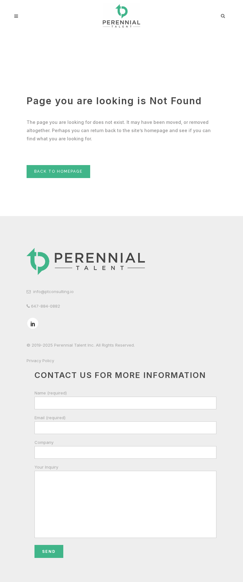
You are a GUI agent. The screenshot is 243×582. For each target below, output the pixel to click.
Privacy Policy (40, 360)
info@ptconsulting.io (53, 291)
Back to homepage (58, 171)
